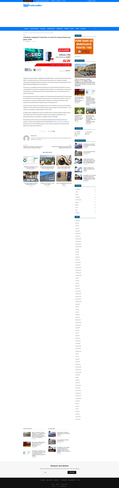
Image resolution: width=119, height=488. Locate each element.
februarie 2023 (78, 319)
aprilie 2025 (78, 257)
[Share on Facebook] (50, 131)
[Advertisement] (59, 16)
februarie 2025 (78, 262)
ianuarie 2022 (78, 343)
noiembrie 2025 (78, 241)
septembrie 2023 (78, 301)
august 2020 (78, 374)
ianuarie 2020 (78, 387)
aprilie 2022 (78, 335)
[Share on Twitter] (51, 131)
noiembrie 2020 (78, 369)
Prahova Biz (28, 41)
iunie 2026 (77, 225)
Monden (66, 28)
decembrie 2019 (78, 390)
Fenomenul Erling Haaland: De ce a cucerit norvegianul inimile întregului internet (79, 118)
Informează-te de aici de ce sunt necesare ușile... (47, 184)
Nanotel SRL (58, 486)
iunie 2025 (77, 251)
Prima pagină (25, 32)
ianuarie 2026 (78, 236)
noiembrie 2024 (78, 270)
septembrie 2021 (78, 351)
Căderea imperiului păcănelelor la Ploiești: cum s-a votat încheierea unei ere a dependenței (79, 99)
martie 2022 (78, 338)
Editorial (42, 28)
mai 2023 (77, 312)
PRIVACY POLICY (64, 484)
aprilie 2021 (78, 359)
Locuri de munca (34, 28)
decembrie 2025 (78, 238)
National (83, 28)
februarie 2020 (78, 385)
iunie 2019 (77, 406)
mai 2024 (77, 283)
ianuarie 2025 (78, 264)
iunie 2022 (77, 330)
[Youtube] (89, 1)
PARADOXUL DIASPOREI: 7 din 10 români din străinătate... (31, 167)
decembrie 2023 (78, 293)
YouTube (59, 121)
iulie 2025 (77, 249)
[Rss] (95, 1)
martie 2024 (78, 288)
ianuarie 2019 (78, 419)
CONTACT (57, 484)
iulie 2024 (77, 278)
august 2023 (78, 304)
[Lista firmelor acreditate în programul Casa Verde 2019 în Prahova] (78, 146)
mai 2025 (77, 254)
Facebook (54, 121)
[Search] (95, 29)
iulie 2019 (77, 403)
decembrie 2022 (78, 322)
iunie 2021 (77, 356)
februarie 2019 (78, 416)
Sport (77, 28)
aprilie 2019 (78, 411)
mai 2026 (77, 228)
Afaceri (26, 28)
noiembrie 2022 (78, 325)
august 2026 (78, 220)
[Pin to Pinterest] (52, 131)
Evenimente (60, 28)
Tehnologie (86, 212)
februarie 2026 (78, 233)
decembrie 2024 (78, 267)
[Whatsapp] (92, 1)
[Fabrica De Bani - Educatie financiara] (84, 39)
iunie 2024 (77, 280)
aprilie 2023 (78, 314)
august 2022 (78, 327)
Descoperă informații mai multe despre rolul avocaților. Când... (64, 167)
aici (41, 125)
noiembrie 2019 (78, 393)
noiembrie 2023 (78, 296)
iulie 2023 (77, 306)
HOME (53, 484)
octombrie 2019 (78, 395)
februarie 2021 (78, 364)
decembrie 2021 (78, 346)
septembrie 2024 (78, 275)
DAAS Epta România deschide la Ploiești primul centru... (30, 184)
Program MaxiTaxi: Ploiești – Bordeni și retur (89, 152)
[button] (33, 1)
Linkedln (65, 121)
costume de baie (78, 56)
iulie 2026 (77, 223)
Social (72, 28)
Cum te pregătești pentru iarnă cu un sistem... (64, 184)
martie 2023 (78, 317)
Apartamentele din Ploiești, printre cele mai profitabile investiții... (47, 167)
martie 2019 (78, 414)
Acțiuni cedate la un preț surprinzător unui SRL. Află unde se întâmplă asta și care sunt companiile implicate (89, 161)
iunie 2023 (77, 309)
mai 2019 (77, 408)
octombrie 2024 (78, 272)
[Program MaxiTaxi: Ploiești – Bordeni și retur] (78, 153)
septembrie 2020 (78, 372)
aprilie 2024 (78, 285)
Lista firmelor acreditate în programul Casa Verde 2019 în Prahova (89, 145)
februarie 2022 (78, 340)
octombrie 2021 (78, 348)
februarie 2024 (78, 291)
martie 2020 (78, 382)
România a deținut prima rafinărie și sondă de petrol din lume (89, 169)
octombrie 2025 (78, 244)
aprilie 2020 (78, 380)
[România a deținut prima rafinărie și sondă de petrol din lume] (78, 169)
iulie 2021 (77, 353)
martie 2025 (78, 259)
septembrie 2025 (78, 246)
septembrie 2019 (78, 398)
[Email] (90, 1)
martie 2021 (78, 361)
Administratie (51, 28)
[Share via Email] (54, 131)
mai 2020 (77, 377)
